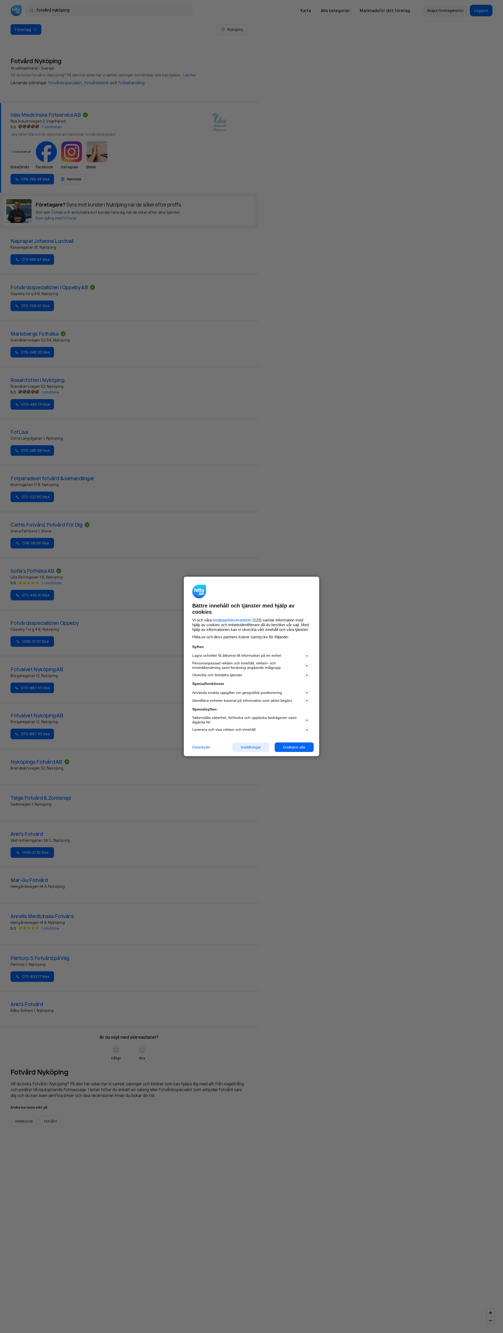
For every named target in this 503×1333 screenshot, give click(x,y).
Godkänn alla (294, 747)
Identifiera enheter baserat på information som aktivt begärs (242, 700)
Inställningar (251, 747)
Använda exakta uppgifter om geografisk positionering (237, 692)
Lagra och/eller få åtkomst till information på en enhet (236, 656)
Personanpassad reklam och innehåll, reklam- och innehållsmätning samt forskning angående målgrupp (236, 665)
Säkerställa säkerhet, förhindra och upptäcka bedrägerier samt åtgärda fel (244, 719)
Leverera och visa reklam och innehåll (223, 729)
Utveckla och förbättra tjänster (217, 675)
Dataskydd (201, 747)
